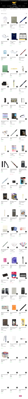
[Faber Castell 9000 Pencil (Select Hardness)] (5, 244)
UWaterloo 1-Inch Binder (22, 137)
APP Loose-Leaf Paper (13, 359)
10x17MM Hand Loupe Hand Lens (13, 186)
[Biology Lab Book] (5, 69)
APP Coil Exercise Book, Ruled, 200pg (13, 202)
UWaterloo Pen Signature (22, 73)
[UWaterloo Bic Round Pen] (14, 84)
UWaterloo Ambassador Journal (4, 202)
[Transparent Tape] (14, 275)
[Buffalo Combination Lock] (23, 384)
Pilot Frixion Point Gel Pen (13, 153)
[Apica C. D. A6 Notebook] (23, 100)
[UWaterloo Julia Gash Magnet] (14, 100)
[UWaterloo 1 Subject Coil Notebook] (14, 20)
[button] (26, 3)
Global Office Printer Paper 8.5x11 (13, 375)
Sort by (2, 13)
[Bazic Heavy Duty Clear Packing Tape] (5, 355)
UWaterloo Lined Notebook (22, 374)
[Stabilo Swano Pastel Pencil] (5, 213)
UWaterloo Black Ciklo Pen (22, 312)
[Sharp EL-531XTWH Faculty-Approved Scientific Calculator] (5, 291)
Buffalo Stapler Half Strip (13, 389)
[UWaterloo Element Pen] (23, 20)
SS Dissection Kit (3, 88)
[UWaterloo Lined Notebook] (23, 370)
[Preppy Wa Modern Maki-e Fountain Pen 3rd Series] (14, 164)
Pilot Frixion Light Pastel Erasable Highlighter (22, 202)
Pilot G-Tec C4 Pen (12, 249)
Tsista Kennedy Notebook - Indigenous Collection (22, 218)
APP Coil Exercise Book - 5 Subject (13, 265)
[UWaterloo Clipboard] (14, 36)
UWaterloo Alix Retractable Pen (13, 74)
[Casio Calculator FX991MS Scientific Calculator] (14, 213)
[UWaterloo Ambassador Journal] (5, 196)
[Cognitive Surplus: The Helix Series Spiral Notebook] (5, 322)
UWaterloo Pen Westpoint (4, 105)
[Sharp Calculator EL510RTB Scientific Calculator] (14, 322)
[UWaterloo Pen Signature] (23, 69)
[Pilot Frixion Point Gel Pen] (14, 148)
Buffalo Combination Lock (22, 389)
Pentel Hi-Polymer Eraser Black (4, 375)
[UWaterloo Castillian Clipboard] (5, 384)
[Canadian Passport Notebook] (23, 229)
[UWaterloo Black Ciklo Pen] (23, 307)
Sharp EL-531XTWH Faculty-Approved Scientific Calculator (5, 297)
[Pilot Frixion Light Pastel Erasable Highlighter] (23, 196)
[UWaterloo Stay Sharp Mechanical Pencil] (23, 52)
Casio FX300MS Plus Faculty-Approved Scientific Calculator (23, 297)
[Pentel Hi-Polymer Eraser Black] (5, 370)
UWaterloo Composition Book (13, 121)
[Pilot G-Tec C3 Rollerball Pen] (14, 339)
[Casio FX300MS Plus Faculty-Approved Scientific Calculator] (23, 291)
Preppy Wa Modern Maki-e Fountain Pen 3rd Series (13, 169)
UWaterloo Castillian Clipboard (4, 390)
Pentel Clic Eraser (3, 185)
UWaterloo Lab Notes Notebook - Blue (4, 57)
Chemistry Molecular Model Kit (5, 138)
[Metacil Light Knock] (5, 339)
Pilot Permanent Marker (22, 153)
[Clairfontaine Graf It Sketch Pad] (5, 260)
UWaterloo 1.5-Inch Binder (13, 233)
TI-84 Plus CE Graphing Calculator (22, 186)
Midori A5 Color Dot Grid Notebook (13, 296)
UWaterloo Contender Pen (13, 137)
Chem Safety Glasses (13, 57)
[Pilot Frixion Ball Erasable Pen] (23, 244)
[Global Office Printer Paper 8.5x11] (14, 370)
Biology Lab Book (3, 73)
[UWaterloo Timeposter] (23, 36)
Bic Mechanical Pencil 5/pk (22, 327)
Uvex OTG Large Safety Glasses (4, 42)
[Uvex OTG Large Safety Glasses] (5, 36)
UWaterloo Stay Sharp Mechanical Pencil (22, 57)
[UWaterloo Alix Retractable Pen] (14, 69)
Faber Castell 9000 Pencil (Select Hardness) (4, 250)
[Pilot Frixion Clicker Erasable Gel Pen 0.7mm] (5, 116)
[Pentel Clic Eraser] (5, 181)
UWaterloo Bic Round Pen (13, 88)
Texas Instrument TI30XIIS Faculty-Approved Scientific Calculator (23, 170)
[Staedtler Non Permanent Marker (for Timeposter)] (23, 260)
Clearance (16, 7)
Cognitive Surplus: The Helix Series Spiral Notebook (5, 328)
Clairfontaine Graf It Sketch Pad (4, 265)
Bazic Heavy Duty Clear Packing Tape (4, 360)
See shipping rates (10, 0)
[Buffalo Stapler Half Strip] (14, 384)
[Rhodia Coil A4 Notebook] (14, 307)
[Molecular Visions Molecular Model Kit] (5, 307)
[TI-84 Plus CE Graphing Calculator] (23, 181)
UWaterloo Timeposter (22, 41)
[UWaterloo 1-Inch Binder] (23, 132)
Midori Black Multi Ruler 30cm (4, 169)
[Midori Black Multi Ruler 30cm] (5, 164)
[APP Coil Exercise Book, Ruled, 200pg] (14, 196)
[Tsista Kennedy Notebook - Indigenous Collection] (23, 213)
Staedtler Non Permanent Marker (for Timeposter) (22, 265)
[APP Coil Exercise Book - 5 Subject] (14, 260)
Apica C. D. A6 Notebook (22, 105)
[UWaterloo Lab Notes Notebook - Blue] (5, 52)
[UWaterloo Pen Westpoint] (5, 100)
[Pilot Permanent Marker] (23, 148)
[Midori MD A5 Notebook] (5, 229)
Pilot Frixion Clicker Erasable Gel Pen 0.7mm (5, 121)
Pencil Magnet (3, 153)
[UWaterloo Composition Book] (14, 116)
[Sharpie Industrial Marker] (23, 339)
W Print (19, 0)
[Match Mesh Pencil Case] (23, 275)
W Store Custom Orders (24, 0)
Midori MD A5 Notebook (4, 233)
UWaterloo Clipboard (13, 41)
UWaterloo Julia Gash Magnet (13, 105)
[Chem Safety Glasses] (14, 52)
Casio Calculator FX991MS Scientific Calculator (13, 218)
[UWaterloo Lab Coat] (5, 20)
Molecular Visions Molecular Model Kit (5, 313)
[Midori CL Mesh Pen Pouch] (5, 275)
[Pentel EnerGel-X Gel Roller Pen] (23, 84)
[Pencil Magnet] (5, 148)
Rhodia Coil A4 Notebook (13, 312)
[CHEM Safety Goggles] (23, 116)
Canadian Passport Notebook (23, 233)
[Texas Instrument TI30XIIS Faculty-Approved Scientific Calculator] (23, 164)
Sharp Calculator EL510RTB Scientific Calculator (13, 328)
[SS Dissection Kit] (5, 84)
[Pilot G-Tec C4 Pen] (14, 244)
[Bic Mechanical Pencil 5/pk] (23, 322)
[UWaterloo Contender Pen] (14, 132)
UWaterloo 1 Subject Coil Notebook (13, 25)
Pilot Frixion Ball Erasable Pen (23, 249)
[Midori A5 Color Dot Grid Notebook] (14, 291)
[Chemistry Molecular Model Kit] (5, 132)
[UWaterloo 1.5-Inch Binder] (14, 229)
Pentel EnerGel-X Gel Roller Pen (22, 89)
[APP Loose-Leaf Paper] (14, 355)
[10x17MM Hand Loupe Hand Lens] (14, 181)
